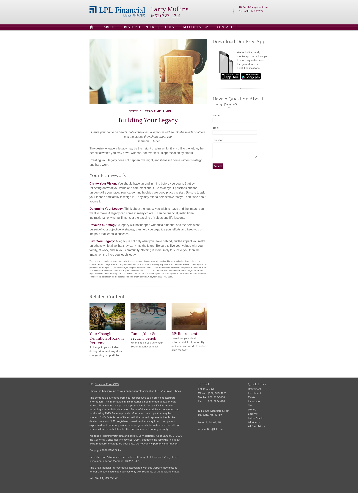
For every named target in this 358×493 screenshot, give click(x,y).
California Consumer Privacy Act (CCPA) (117, 439)
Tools (168, 27)
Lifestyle (253, 413)
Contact (225, 27)
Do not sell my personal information (157, 443)
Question (218, 139)
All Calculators (256, 426)
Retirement (254, 388)
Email (216, 127)
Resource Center (139, 27)
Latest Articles (256, 417)
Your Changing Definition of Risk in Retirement (107, 338)
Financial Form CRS (107, 384)
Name (216, 115)
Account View (195, 27)
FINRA (127, 460)
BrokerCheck (173, 390)
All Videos (254, 422)
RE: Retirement (184, 334)
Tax (250, 405)
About (109, 27)
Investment (254, 392)
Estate (251, 397)
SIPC (137, 460)
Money (252, 409)
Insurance (254, 401)
